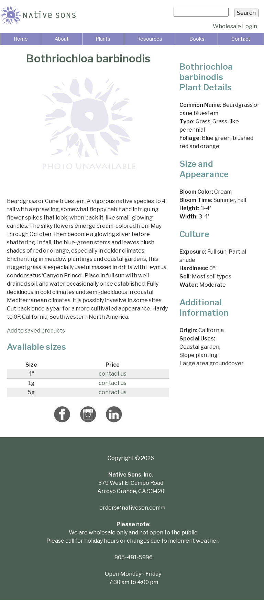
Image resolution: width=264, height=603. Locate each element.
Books (197, 39)
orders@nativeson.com (132, 507)
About (62, 39)
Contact (240, 39)
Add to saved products (36, 330)
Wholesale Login (235, 26)
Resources (149, 39)
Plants (103, 39)
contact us (112, 373)
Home (21, 39)
